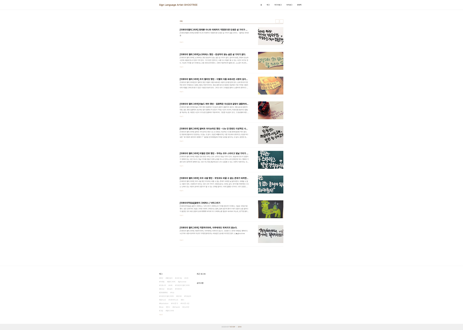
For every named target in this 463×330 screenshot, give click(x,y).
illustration (164, 303)
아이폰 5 (175, 303)
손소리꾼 (186, 307)
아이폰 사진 (185, 303)
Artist (162, 289)
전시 (168, 307)
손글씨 (170, 289)
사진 (186, 278)
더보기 (161, 315)
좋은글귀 (169, 278)
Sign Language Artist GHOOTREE (178, 4)
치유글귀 (188, 296)
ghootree (182, 282)
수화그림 (179, 278)
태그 (268, 5)
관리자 (240, 327)
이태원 (162, 282)
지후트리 (179, 289)
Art (183, 300)
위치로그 (289, 5)
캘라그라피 (170, 311)
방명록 (299, 5)
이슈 (172, 293)
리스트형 (281, 21)
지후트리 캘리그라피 (183, 285)
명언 (161, 278)
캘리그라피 (171, 282)
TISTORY (232, 327)
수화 (171, 285)
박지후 (179, 296)
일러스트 (163, 300)
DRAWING (164, 293)
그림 (161, 311)
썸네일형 (277, 21)
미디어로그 (278, 5)
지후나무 (163, 285)
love (161, 307)
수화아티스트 (174, 300)
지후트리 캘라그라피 (167, 296)
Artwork (177, 307)
